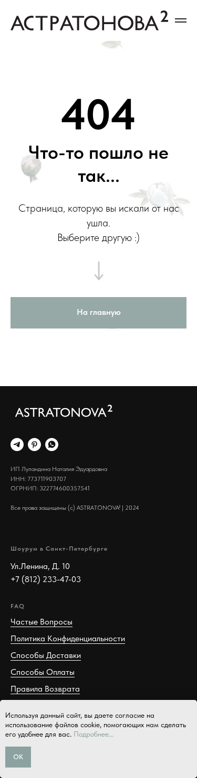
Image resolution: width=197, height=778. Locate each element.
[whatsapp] (51, 444)
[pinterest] (34, 444)
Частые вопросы (41, 622)
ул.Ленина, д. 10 (40, 566)
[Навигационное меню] (180, 20)
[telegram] (17, 444)
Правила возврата (45, 689)
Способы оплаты (43, 672)
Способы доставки (46, 655)
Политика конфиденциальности (68, 638)
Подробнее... (93, 734)
